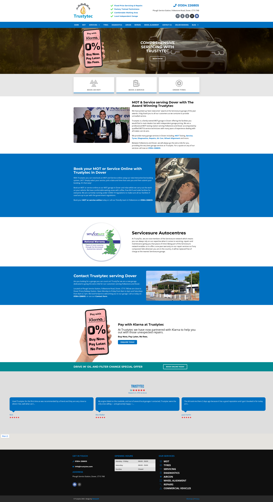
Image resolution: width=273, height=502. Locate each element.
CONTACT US (167, 25)
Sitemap (189, 499)
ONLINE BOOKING (182, 25)
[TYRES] (179, 465)
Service (189, 136)
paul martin (186, 415)
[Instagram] (192, 16)
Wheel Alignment (172, 138)
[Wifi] (178, 16)
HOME (76, 25)
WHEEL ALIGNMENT (151, 25)
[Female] (182, 16)
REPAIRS (137, 25)
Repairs (152, 138)
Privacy (196, 499)
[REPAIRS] (179, 484)
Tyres (105, 25)
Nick (11, 415)
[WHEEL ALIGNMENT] (179, 480)
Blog (194, 25)
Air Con (160, 138)
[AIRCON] (179, 477)
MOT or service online (92, 200)
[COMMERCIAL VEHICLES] (179, 488)
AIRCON (128, 25)
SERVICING (93, 25)
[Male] (187, 16)
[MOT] (179, 461)
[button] (118, 51)
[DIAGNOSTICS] (179, 473)
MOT (84, 25)
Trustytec (137, 386)
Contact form (101, 296)
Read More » (17, 407)
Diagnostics (117, 25)
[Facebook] (197, 16)
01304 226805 (154, 148)
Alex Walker (100, 415)
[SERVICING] (179, 469)
